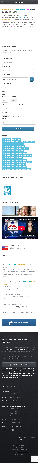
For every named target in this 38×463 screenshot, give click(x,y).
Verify (4, 118)
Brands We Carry (15, 391)
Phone (21, 104)
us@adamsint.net (19, 246)
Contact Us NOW (20, 365)
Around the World (15, 397)
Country (14, 96)
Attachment (6, 113)
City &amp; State (4, 94)
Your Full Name (7, 66)
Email (4, 104)
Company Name (7, 58)
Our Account (13, 401)
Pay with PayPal (21, 322)
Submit (18, 129)
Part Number (6, 75)
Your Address (6, 83)
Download (6, 33)
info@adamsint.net (15, 426)
